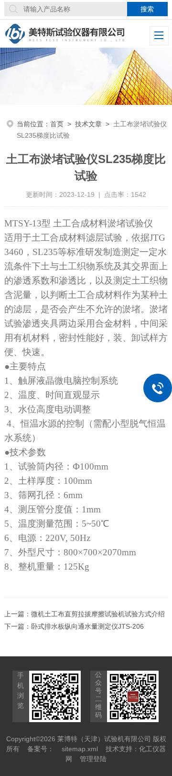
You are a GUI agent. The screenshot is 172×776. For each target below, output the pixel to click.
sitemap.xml (80, 749)
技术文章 (88, 124)
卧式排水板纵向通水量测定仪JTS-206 (87, 626)
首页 (57, 124)
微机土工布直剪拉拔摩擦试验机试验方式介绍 (98, 614)
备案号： (40, 749)
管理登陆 (93, 759)
